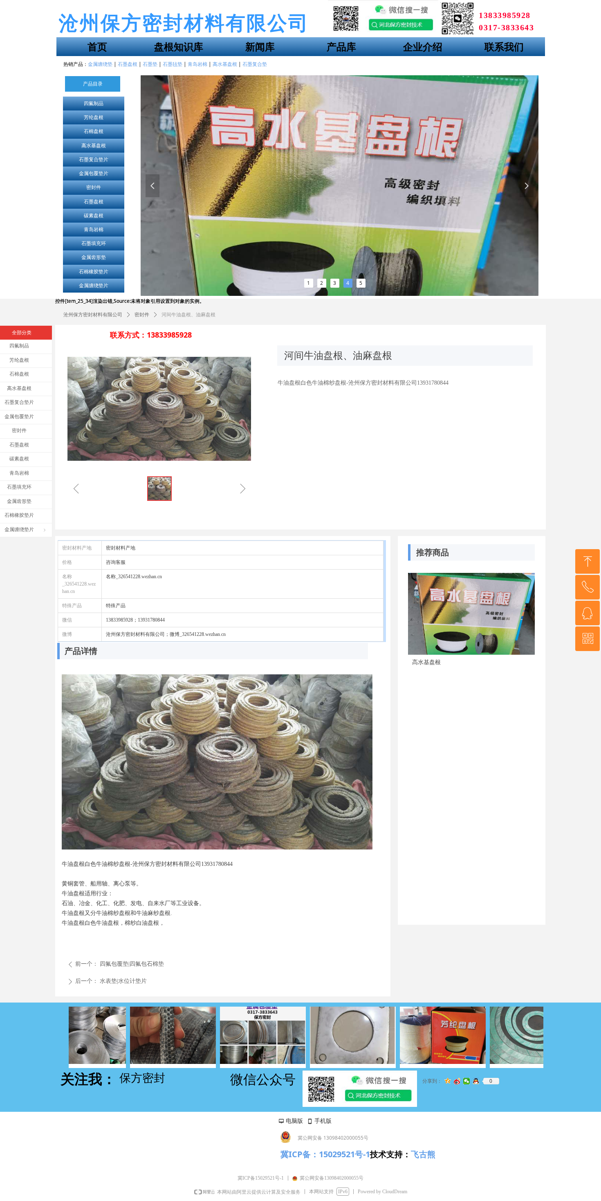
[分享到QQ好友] (476, 1081)
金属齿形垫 (93, 257)
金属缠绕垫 (100, 64)
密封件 (93, 187)
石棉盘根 (93, 131)
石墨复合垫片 (93, 159)
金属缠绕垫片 (93, 285)
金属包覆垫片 (93, 173)
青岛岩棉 (93, 229)
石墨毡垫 (172, 64)
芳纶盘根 (93, 117)
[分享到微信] (466, 1081)
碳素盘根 (93, 216)
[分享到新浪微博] (457, 1081)
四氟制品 (93, 103)
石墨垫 (150, 64)
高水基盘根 (93, 146)
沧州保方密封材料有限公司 (92, 315)
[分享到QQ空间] (447, 1081)
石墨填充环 (93, 243)
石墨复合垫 (254, 64)
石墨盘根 (93, 202)
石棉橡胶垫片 (93, 272)
